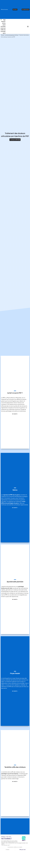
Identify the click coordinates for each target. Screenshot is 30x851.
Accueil (3, 35)
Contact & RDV (14, 139)
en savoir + (15, 413)
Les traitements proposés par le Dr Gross (11, 35)
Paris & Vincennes (5, 9)
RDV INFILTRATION (25, 9)
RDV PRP (14, 9)
